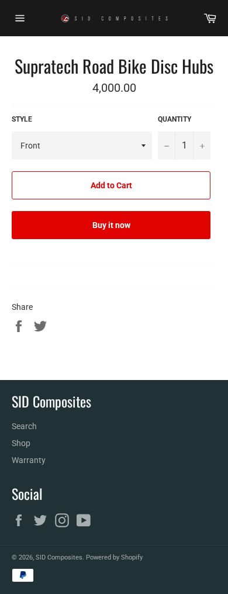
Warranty (29, 460)
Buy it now (111, 225)
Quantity (174, 119)
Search (24, 426)
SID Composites (59, 557)
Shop (21, 443)
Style (22, 119)
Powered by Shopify (114, 557)
